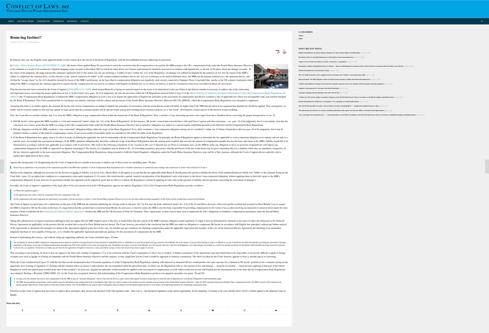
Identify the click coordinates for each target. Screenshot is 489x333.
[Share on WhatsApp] (86, 310)
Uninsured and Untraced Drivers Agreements (64, 211)
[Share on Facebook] (22, 310)
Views (301, 35)
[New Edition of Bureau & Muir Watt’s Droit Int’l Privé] (2, 167)
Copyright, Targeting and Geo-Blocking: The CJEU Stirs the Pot (319, 93)
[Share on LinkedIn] (149, 310)
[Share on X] (54, 310)
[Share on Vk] (213, 310)
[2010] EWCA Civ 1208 (78, 89)
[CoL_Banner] (38, 9)
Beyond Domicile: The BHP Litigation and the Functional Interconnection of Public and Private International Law (335, 79)
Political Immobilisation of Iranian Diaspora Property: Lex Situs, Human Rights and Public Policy (329, 53)
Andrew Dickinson (33, 42)
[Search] (481, 21)
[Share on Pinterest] (117, 310)
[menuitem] (11, 21)
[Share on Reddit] (244, 310)
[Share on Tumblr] (181, 310)
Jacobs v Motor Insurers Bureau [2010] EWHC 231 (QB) (39, 65)
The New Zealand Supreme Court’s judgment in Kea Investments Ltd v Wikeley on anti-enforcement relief (332, 75)
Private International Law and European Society (314, 70)
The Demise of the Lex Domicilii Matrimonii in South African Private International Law (326, 57)
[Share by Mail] (276, 310)
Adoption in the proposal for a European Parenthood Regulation (319, 88)
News (301, 38)
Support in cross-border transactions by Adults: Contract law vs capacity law (323, 62)
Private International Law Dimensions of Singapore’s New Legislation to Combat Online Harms (329, 101)
